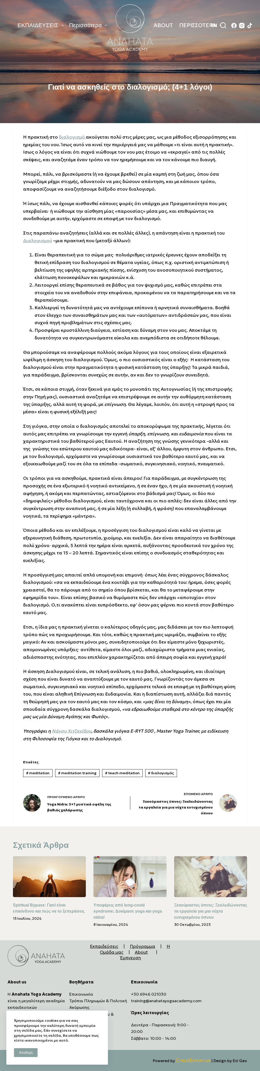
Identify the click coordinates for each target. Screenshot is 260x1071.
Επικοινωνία (81, 994)
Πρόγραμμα (142, 946)
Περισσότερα (85, 25)
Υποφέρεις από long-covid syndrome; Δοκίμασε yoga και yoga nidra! (127, 911)
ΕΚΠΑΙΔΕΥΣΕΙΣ (38, 25)
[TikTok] (249, 25)
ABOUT (163, 25)
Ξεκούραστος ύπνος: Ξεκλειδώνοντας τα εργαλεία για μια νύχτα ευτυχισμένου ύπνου (210, 911)
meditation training (77, 773)
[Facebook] (234, 25)
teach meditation (122, 773)
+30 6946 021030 (148, 994)
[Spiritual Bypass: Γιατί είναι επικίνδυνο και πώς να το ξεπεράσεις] (49, 876)
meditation (38, 773)
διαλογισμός (161, 773)
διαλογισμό (72, 137)
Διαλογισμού (37, 240)
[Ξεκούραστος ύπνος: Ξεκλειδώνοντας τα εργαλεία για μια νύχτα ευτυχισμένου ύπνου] (210, 876)
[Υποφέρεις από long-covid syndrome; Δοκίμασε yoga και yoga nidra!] (129, 876)
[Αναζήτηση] (223, 25)
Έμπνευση (130, 958)
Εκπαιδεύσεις (104, 946)
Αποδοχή (25, 1052)
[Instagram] (242, 25)
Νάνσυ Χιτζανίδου (71, 731)
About (141, 952)
